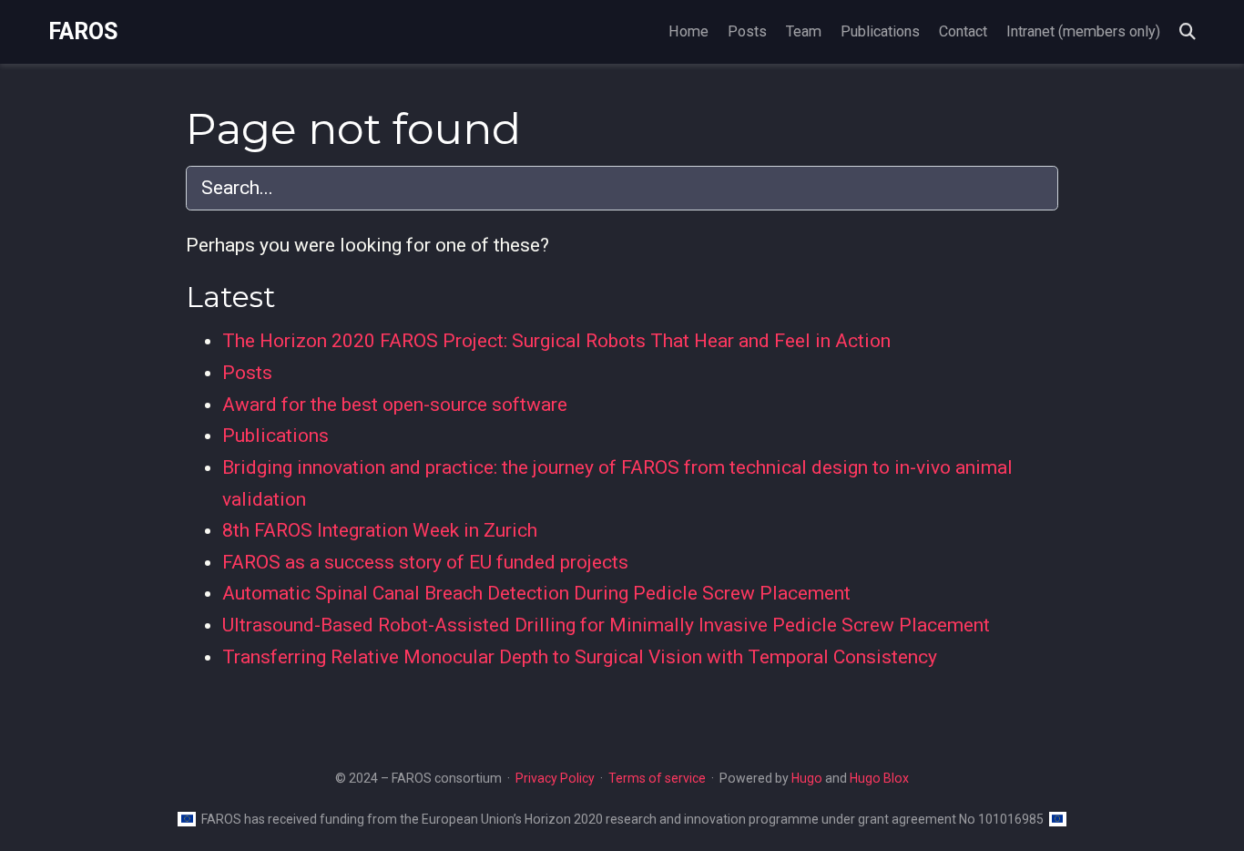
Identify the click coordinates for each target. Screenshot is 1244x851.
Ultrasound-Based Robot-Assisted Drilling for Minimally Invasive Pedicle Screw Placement (606, 625)
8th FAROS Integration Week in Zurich (379, 530)
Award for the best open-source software (394, 404)
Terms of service (657, 778)
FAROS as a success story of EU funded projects (425, 562)
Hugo (806, 778)
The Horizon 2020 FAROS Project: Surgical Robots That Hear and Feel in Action (556, 341)
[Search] (1187, 32)
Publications (275, 435)
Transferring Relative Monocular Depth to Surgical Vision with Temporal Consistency (579, 657)
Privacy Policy (555, 778)
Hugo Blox (879, 778)
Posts (247, 373)
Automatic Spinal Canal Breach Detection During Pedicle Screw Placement (536, 593)
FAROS (82, 31)
